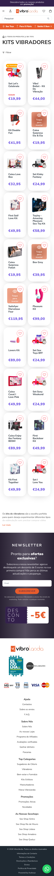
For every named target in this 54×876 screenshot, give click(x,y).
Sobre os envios (27, 709)
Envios (27, 864)
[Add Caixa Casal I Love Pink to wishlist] (20, 374)
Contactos (27, 704)
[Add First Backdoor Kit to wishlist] (44, 418)
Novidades (27, 807)
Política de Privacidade (27, 868)
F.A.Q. (27, 714)
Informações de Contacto (27, 853)
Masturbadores (27, 784)
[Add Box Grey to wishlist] (44, 245)
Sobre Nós (27, 726)
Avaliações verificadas (27, 742)
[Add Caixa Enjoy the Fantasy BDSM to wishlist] (20, 418)
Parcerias (27, 752)
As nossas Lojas (27, 731)
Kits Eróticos (27, 779)
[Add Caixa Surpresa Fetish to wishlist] (20, 245)
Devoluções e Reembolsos (27, 861)
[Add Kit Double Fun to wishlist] (20, 113)
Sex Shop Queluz (27, 839)
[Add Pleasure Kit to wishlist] (44, 289)
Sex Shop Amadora (27, 834)
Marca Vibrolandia (27, 789)
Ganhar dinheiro (27, 747)
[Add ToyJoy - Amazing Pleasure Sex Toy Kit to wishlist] (44, 198)
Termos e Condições (27, 857)
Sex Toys (30, 37)
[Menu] (3, 11)
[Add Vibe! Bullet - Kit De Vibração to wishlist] (44, 66)
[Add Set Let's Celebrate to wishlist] (20, 66)
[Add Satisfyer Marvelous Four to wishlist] (20, 289)
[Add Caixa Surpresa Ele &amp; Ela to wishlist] (44, 113)
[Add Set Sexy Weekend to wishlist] (44, 374)
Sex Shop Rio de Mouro (27, 824)
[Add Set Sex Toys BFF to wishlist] (44, 333)
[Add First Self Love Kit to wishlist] (20, 198)
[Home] (3, 37)
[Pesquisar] (48, 18)
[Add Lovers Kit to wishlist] (20, 333)
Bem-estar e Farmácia (27, 774)
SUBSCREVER (27, 591)
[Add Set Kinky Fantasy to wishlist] (44, 157)
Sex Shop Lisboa (27, 829)
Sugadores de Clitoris (27, 764)
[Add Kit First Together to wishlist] (20, 462)
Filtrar (8, 52)
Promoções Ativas (27, 801)
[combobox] (25, 18)
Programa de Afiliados (27, 736)
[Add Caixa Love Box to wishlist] (20, 157)
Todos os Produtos (15, 37)
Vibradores (27, 769)
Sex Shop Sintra (27, 819)
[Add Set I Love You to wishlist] (44, 462)
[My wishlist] (43, 11)
